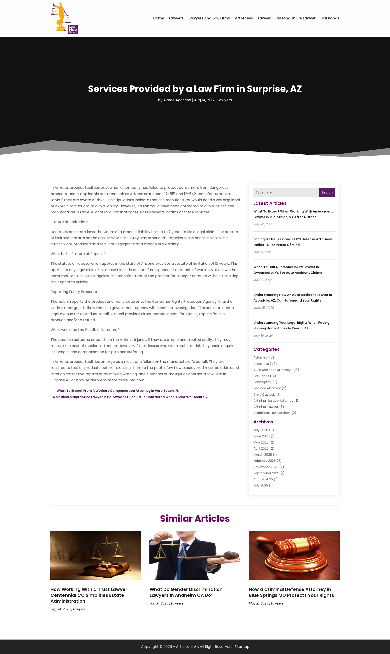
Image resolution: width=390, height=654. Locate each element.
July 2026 (260, 430)
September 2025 (266, 473)
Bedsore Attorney (267, 388)
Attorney (260, 357)
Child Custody (264, 394)
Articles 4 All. (187, 646)
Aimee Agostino (177, 100)
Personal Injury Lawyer (296, 18)
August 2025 (263, 479)
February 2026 (264, 460)
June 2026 (261, 436)
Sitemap (241, 646)
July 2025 (260, 485)
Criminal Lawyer (265, 406)
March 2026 (262, 454)
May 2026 (261, 442)
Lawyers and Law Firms (209, 18)
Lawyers (176, 18)
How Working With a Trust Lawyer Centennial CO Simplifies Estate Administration (89, 595)
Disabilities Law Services (271, 413)
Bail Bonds (329, 18)
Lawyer (264, 18)
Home (158, 18)
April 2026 (261, 448)
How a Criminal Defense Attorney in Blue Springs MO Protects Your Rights (291, 592)
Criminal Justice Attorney (273, 400)
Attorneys (244, 18)
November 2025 (265, 467)
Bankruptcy (262, 382)
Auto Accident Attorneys (272, 370)
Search (327, 192)
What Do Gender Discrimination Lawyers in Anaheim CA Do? (186, 592)
